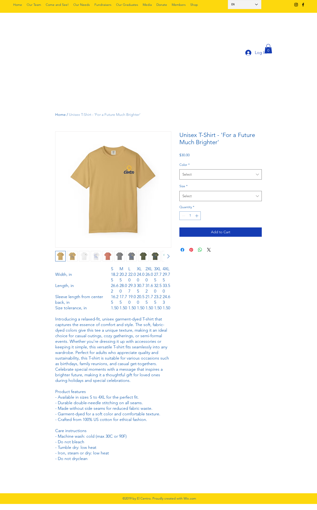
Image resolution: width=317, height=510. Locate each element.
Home (60, 114)
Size (183, 186)
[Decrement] (183, 216)
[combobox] (220, 174)
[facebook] (303, 4)
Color (184, 165)
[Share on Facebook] (182, 250)
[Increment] (197, 216)
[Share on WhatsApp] (200, 250)
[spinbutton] (190, 216)
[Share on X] (209, 250)
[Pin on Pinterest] (191, 250)
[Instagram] (296, 4)
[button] (268, 48)
